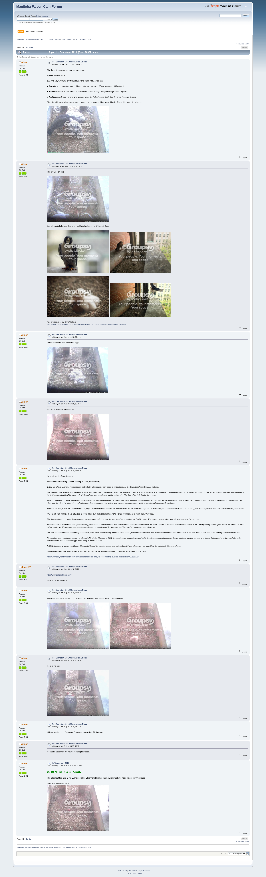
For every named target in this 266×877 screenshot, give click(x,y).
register (45, 16)
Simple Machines (144, 871)
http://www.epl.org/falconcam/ (59, 575)
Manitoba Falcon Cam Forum (39, 6)
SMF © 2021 (132, 871)
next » (247, 44)
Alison (24, 62)
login (38, 16)
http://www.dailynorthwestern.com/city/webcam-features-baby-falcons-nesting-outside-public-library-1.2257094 (93, 557)
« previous (240, 44)
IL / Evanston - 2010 (60, 763)
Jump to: (224, 854)
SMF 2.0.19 (122, 871)
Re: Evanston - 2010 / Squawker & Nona (69, 62)
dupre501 (26, 567)
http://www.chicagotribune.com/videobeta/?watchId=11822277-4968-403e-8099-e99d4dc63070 (87, 325)
